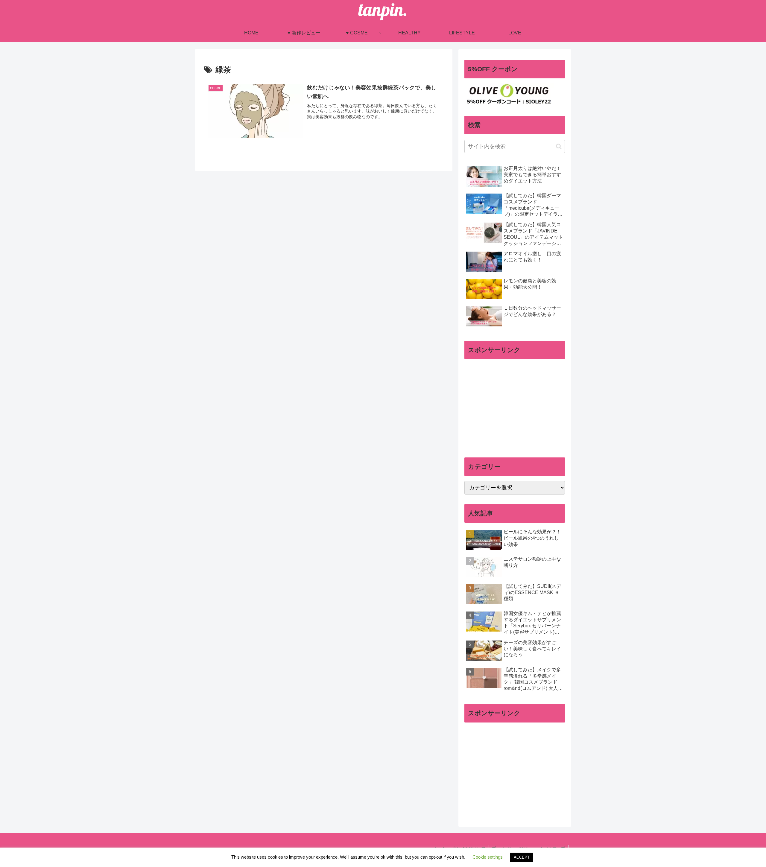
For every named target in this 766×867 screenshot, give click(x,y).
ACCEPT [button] (522, 857)
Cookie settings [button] (487, 857)
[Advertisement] (514, 406)
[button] (559, 146)
